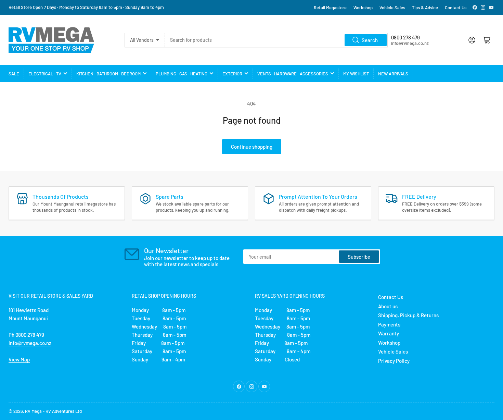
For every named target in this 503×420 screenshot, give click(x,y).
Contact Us (455, 7)
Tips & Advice (425, 7)
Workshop (363, 7)
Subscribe (359, 257)
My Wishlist (356, 73)
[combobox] (276, 40)
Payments (389, 324)
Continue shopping (251, 147)
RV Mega (33, 411)
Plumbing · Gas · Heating (181, 73)
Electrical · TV (44, 73)
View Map (19, 359)
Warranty (388, 333)
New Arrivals (393, 73)
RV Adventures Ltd (64, 411)
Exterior (232, 73)
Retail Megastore (330, 7)
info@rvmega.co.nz (30, 343)
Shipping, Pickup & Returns (408, 315)
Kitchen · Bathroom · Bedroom (108, 73)
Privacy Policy (394, 361)
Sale (14, 73)
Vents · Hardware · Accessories (292, 73)
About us (388, 306)
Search (370, 40)
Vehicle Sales (392, 7)
